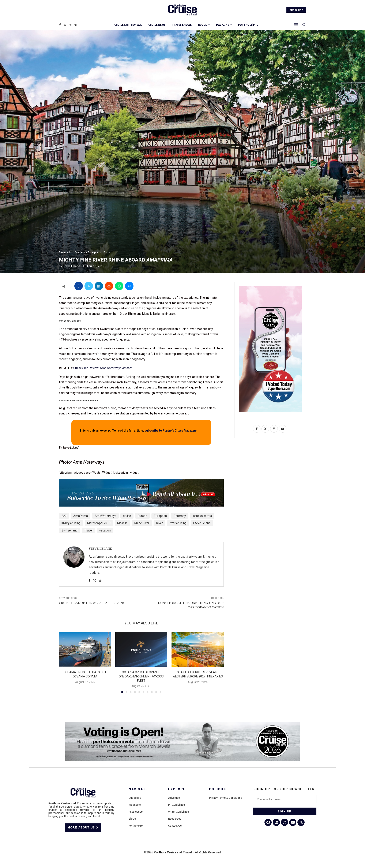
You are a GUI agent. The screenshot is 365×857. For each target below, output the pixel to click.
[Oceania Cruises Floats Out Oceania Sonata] (85, 649)
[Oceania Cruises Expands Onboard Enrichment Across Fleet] (141, 649)
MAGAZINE (222, 25)
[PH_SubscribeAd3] (141, 482)
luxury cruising (70, 523)
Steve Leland (71, 266)
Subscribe (135, 797)
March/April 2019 (98, 523)
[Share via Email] (129, 286)
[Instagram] (70, 25)
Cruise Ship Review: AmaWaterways (102, 368)
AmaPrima (80, 516)
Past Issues (136, 811)
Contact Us (175, 825)
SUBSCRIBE (296, 10)
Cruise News (157, 25)
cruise (127, 516)
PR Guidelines (176, 804)
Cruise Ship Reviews (128, 25)
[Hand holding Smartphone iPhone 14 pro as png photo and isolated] (270, 288)
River (159, 523)
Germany (180, 516)
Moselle (122, 523)
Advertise (174, 797)
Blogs (202, 25)
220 (64, 516)
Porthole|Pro (248, 25)
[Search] (304, 25)
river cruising (178, 523)
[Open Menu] (296, 25)
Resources (174, 818)
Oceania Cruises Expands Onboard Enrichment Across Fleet (141, 676)
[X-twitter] (301, 822)
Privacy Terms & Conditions (225, 797)
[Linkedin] (75, 25)
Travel (88, 530)
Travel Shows (182, 25)
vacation (105, 530)
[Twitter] (65, 25)
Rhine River (141, 523)
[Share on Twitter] (88, 286)
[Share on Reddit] (109, 286)
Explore (176, 789)
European (160, 516)
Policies (218, 789)
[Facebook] (60, 25)
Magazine (135, 804)
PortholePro (136, 825)
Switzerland (69, 530)
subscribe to (170, 430)
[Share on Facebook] (78, 286)
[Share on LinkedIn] (99, 286)
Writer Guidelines (178, 811)
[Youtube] (292, 822)
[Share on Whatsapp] (119, 286)
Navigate (138, 789)
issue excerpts (202, 516)
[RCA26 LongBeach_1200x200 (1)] (182, 723)
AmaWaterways (105, 516)
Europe (142, 516)
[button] (64, 662)
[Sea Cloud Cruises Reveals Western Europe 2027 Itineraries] (198, 649)
